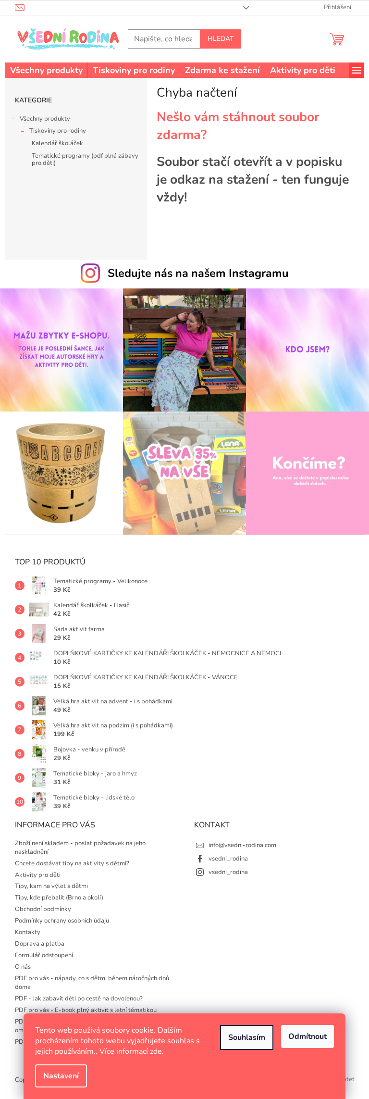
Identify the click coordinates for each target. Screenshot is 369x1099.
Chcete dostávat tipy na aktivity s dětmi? (72, 863)
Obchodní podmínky (43, 909)
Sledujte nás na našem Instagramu (198, 273)
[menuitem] (46, 70)
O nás (23, 966)
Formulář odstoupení (44, 955)
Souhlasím (246, 1037)
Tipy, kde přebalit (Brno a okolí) (59, 897)
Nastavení (61, 1076)
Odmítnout (307, 1036)
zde (156, 1051)
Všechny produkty (45, 118)
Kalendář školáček (57, 143)
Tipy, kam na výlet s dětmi (51, 886)
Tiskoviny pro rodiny (57, 130)
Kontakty (27, 932)
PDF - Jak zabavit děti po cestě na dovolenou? (79, 998)
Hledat (221, 38)
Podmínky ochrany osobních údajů (62, 920)
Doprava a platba (39, 943)
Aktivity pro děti (38, 875)
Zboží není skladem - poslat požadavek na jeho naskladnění (80, 847)
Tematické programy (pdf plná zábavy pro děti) (85, 159)
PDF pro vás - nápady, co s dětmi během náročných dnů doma (92, 982)
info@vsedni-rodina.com (242, 845)
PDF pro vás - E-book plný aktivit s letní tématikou (86, 1010)
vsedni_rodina (228, 858)
